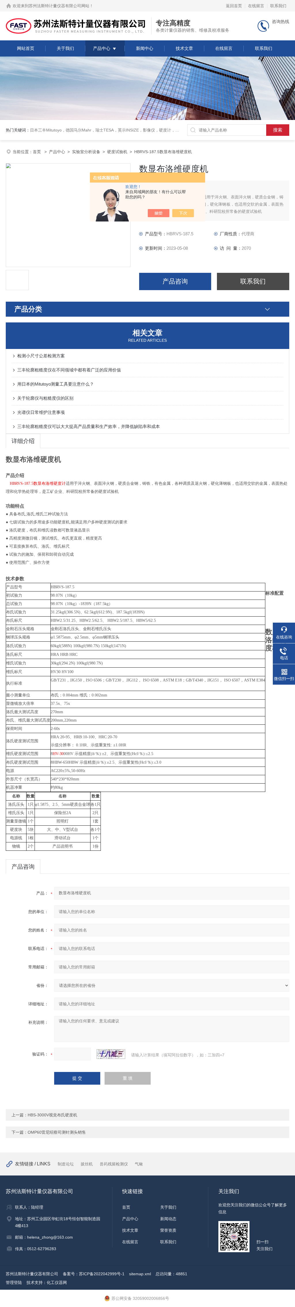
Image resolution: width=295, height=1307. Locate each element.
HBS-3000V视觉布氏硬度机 (52, 1115)
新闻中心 (144, 48)
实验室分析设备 (86, 151)
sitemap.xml (140, 1274)
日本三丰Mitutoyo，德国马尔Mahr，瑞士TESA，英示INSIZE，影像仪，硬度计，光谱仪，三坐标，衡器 (122, 130)
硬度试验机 (117, 151)
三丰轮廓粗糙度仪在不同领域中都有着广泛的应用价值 (69, 369)
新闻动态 (168, 1218)
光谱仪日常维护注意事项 (41, 412)
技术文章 (184, 48)
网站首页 (25, 48)
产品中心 (101, 48)
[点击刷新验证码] (111, 1054)
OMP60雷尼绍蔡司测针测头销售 (57, 1132)
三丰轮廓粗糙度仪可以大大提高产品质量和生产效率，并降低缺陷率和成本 (88, 426)
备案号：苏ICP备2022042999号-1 (93, 1274)
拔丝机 (87, 1164)
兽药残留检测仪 (114, 1164)
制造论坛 (66, 1164)
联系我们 (278, 5)
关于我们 (65, 48)
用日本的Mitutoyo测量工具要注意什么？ (55, 384)
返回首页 (234, 5)
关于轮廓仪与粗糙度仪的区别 (45, 398)
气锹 (139, 1164)
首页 (37, 151)
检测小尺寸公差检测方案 (41, 355)
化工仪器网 (57, 1282)
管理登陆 (14, 1282)
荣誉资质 (168, 1230)
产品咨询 (175, 281)
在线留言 (256, 5)
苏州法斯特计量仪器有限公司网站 (59, 5)
